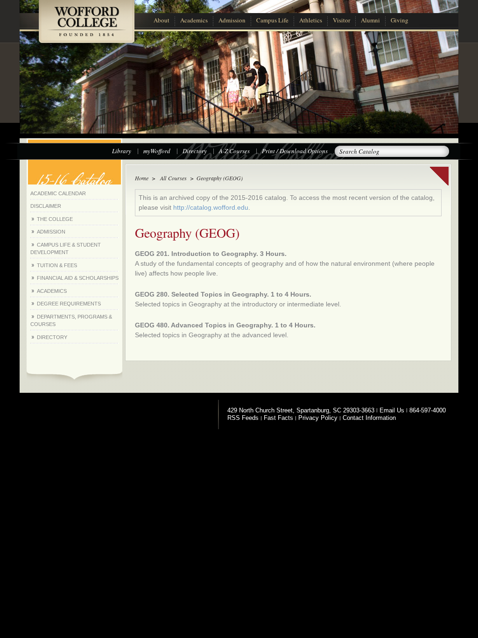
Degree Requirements (69, 303)
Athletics (310, 20)
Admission (232, 20)
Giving (399, 20)
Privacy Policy (317, 417)
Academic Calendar (58, 193)
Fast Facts (278, 417)
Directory (195, 151)
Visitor (341, 20)
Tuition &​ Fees (57, 265)
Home (141, 178)
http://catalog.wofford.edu (210, 207)
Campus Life (272, 20)
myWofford (156, 151)
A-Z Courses (234, 151)
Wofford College (86, 26)
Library (121, 151)
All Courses (172, 178)
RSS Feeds (243, 417)
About (161, 20)
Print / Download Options (295, 151)
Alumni (370, 20)
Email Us (392, 410)
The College (55, 219)
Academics (194, 20)
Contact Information (369, 417)
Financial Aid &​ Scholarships (78, 278)
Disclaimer (45, 206)
